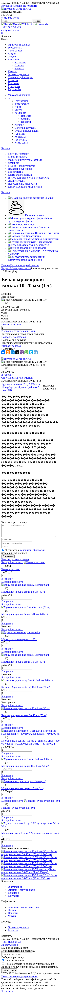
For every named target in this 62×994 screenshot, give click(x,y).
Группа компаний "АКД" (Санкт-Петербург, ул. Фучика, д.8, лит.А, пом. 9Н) (21, 387)
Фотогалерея (15, 50)
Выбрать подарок (11, 345)
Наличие (18, 377)
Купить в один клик (25, 331)
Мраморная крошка (19, 44)
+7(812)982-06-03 (11, 27)
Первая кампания (14, 960)
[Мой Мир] (13, 352)
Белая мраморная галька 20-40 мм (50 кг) (24, 715)
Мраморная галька (20, 268)
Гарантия (13, 80)
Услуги (12, 56)
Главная (5, 265)
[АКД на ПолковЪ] (41, 24)
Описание (7, 377)
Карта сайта (14, 89)
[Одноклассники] (8, 352)
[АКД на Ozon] (15, 24)
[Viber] (22, 352)
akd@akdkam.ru (10, 30)
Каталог (12, 71)
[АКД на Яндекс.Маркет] (5, 24)
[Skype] (31, 352)
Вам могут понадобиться (15, 559)
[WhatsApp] (26, 352)
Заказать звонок (10, 944)
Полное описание (11, 324)
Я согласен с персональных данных (23, 551)
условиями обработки (32, 550)
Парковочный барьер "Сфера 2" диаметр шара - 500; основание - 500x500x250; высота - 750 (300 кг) (30, 742)
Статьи (12, 910)
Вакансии (20, 62)
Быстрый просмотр (12, 562)
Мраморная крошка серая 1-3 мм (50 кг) (23, 661)
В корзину (7, 331)
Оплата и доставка (18, 74)
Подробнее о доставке (13, 337)
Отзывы (19, 65)
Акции (12, 53)
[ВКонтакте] (3, 352)
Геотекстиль (15, 47)
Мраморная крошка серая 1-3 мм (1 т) (22, 788)
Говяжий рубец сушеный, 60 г (18, 807)
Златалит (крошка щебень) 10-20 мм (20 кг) (25, 687)
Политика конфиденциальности (19, 976)
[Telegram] (36, 352)
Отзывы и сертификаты (21, 889)
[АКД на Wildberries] (27, 24)
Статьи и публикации (20, 77)
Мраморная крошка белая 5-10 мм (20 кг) (24, 614)
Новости (19, 68)
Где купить (14, 86)
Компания (13, 59)
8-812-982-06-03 (10, 17)
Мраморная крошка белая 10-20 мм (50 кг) (25, 766)
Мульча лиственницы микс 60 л (19, 639)
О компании (15, 886)
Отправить (8, 556)
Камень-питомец (10, 569)
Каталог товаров (19, 265)
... (9, 98)
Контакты (13, 83)
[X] (17, 352)
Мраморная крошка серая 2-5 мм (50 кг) (23, 591)
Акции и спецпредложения (23, 907)
